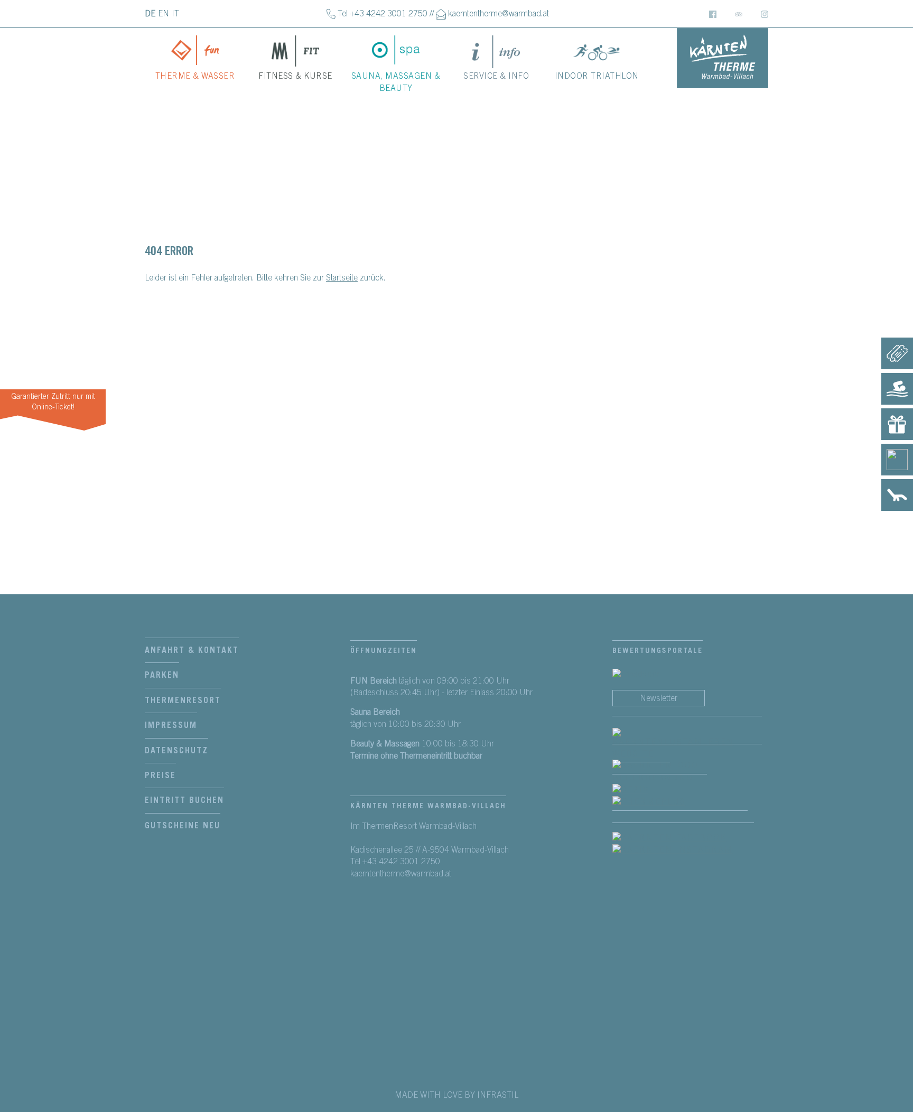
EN (163, 14)
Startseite (342, 278)
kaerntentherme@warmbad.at (498, 14)
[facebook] (687, 743)
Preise (160, 775)
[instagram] (683, 850)
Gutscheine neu (182, 825)
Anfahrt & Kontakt (192, 650)
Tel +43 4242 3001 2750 (382, 14)
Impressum (171, 725)
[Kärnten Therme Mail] (441, 14)
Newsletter (658, 698)
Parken (162, 675)
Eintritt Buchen (184, 800)
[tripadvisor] (635, 674)
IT (175, 14)
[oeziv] (641, 789)
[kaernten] (687, 771)
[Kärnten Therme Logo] (722, 58)
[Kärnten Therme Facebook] (712, 14)
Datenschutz (176, 750)
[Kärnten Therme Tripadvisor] (738, 14)
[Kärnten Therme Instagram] (764, 14)
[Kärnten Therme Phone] (331, 14)
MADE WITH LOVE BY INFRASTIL (456, 1095)
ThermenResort (183, 700)
